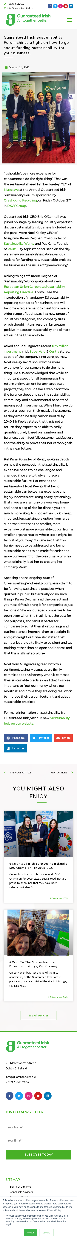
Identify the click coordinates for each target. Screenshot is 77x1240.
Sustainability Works (19, 243)
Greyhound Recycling (20, 200)
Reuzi (12, 249)
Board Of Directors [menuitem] (20, 1187)
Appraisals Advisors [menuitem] (21, 1192)
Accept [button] (30, 1232)
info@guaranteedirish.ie (21, 1077)
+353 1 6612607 (18, 1082)
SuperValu (38, 351)
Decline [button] (46, 1232)
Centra (54, 351)
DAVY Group (16, 206)
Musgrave (11, 190)
